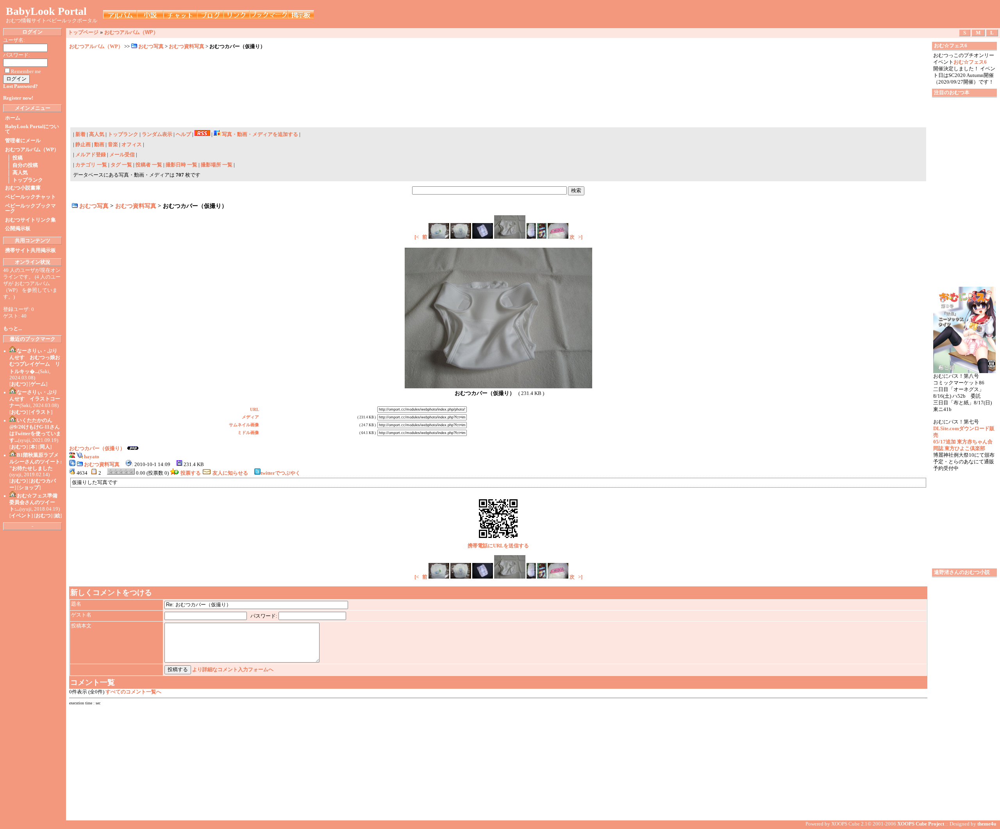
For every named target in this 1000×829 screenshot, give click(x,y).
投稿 (17, 158)
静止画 (83, 144)
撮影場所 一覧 (216, 165)
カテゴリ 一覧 (91, 165)
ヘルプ (183, 134)
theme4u (986, 824)
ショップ (29, 487)
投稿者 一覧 (149, 165)
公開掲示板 (17, 228)
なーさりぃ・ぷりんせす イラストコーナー (34, 398)
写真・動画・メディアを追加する (260, 134)
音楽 (113, 144)
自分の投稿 (25, 165)
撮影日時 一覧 (181, 165)
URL (254, 409)
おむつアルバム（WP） (32, 149)
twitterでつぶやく (280, 473)
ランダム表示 (157, 134)
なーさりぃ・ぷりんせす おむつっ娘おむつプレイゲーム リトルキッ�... (34, 361)
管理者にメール (23, 140)
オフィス (131, 144)
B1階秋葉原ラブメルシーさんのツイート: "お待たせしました (35, 461)
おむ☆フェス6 (970, 62)
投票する (190, 473)
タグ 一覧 (121, 165)
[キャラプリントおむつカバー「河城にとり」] (460, 237)
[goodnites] (541, 237)
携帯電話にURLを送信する (498, 545)
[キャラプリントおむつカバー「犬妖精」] (439, 237)
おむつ (18, 384)
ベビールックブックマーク (30, 208)
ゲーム (38, 384)
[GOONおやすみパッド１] (482, 237)
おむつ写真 (151, 46)
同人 (45, 447)
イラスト (40, 412)
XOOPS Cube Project (920, 824)
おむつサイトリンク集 (30, 220)
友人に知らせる (230, 473)
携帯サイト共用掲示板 (30, 250)
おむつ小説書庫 (23, 188)
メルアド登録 (91, 154)
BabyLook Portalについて (32, 129)
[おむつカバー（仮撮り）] (509, 237)
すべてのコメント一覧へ (133, 692)
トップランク (27, 180)
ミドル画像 (248, 432)
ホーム (12, 118)
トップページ (83, 32)
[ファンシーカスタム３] (558, 237)
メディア (250, 416)
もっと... (12, 328)
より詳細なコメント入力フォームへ (232, 669)
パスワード (263, 616)
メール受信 (122, 154)
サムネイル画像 (244, 424)
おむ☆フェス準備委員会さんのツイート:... (33, 502)
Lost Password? (20, 86)
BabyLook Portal (46, 11)
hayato (91, 456)
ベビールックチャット (30, 197)
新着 (80, 134)
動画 (99, 144)
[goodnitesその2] (531, 237)
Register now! (18, 98)
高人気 (20, 172)
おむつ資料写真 (187, 46)
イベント (21, 515)
